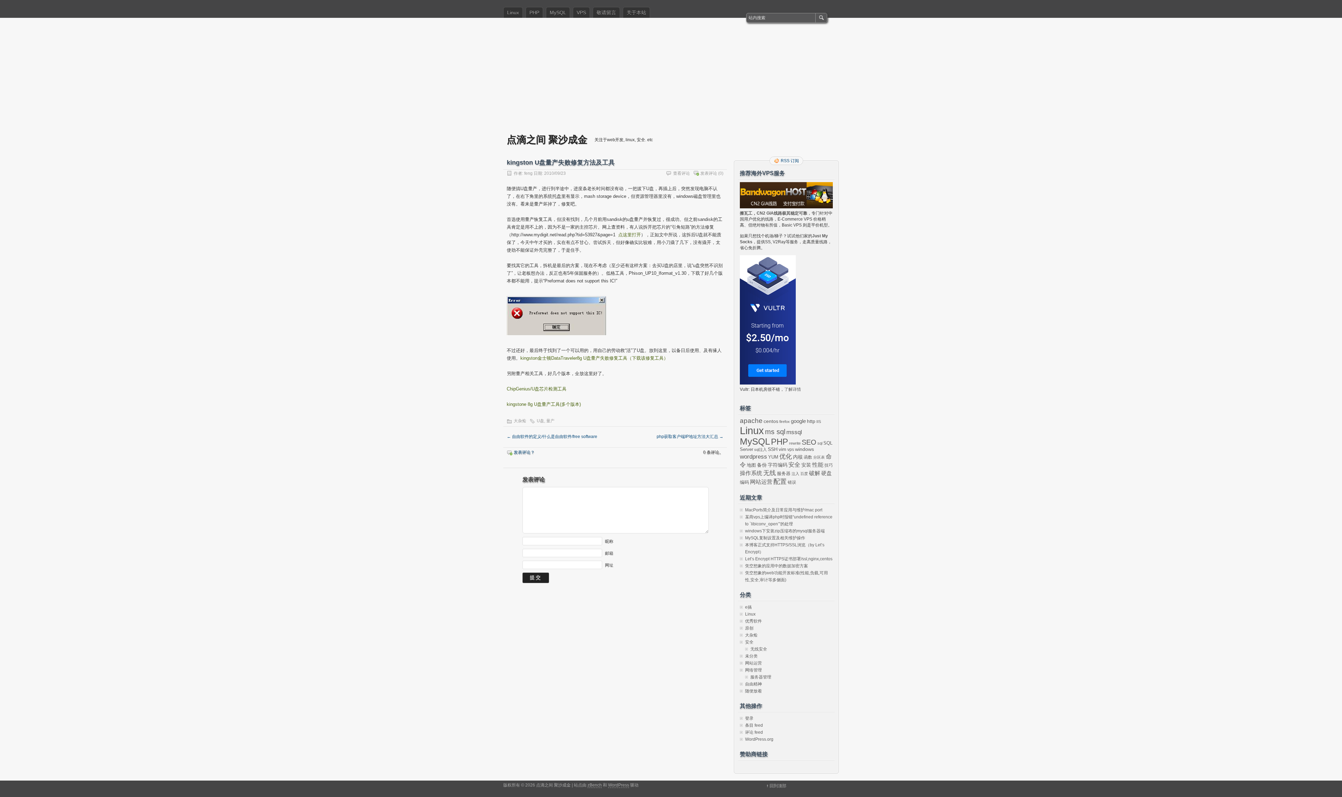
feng (528, 173)
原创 (749, 628)
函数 (808, 457)
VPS (581, 12)
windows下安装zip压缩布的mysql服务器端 (785, 531)
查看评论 (681, 173)
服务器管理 (760, 677)
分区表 (819, 457)
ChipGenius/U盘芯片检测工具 (537, 389)
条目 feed (754, 725)
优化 (785, 456)
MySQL (558, 12)
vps (790, 449)
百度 (804, 474)
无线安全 (758, 649)
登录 (749, 718)
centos (771, 421)
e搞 (748, 607)
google (798, 421)
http (811, 421)
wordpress (753, 456)
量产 (550, 420)
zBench (594, 785)
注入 (795, 474)
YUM (773, 457)
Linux (513, 12)
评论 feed (754, 732)
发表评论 (708, 173)
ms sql (775, 432)
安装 (806, 465)
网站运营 (761, 482)
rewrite (795, 443)
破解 (814, 473)
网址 (609, 565)
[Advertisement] (671, 81)
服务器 (784, 473)
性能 (817, 465)
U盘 (540, 420)
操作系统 (751, 473)
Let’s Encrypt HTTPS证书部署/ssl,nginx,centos (788, 559)
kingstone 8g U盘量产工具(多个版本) (544, 404)
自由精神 (753, 684)
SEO (809, 442)
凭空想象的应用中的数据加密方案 (776, 565)
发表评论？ (524, 452)
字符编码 (777, 465)
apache (751, 420)
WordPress (618, 785)
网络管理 (753, 670)
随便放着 (753, 691)
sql (819, 443)
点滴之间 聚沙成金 (547, 139)
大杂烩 (520, 420)
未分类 (751, 656)
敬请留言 (606, 12)
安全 (794, 464)
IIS (818, 421)
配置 (780, 481)
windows (804, 449)
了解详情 (792, 389)
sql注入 (760, 449)
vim (782, 449)
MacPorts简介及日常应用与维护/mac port (783, 510)
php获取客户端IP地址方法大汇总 (690, 436)
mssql (794, 432)
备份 (762, 465)
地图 (751, 465)
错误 (792, 482)
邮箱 (609, 553)
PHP (534, 12)
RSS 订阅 (790, 160)
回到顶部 (778, 785)
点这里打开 (629, 234)
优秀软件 (753, 621)
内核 (798, 457)
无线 (769, 472)
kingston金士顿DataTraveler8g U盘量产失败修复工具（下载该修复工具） (594, 358)
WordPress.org (759, 739)
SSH (773, 449)
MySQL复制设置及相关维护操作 (775, 538)
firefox (784, 421)
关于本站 (636, 12)
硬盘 (826, 473)
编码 (744, 482)
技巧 (828, 465)
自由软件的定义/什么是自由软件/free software (552, 436)
